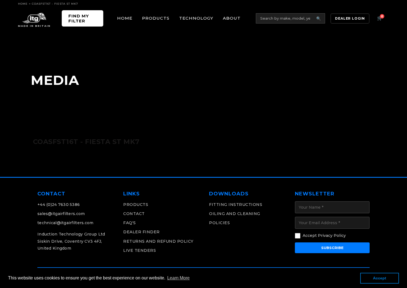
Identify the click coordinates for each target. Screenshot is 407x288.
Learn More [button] (178, 278)
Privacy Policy (332, 235)
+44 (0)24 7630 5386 (58, 204)
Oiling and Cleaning (234, 213)
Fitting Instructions (235, 204)
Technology (196, 18)
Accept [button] (379, 278)
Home (23, 4)
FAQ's (129, 222)
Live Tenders (139, 250)
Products (155, 18)
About (232, 18)
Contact (134, 213)
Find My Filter (78, 18)
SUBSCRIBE (332, 247)
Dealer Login (350, 18)
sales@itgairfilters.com (61, 213)
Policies (219, 222)
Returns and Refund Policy (158, 241)
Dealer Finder (141, 231)
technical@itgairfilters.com (65, 222)
